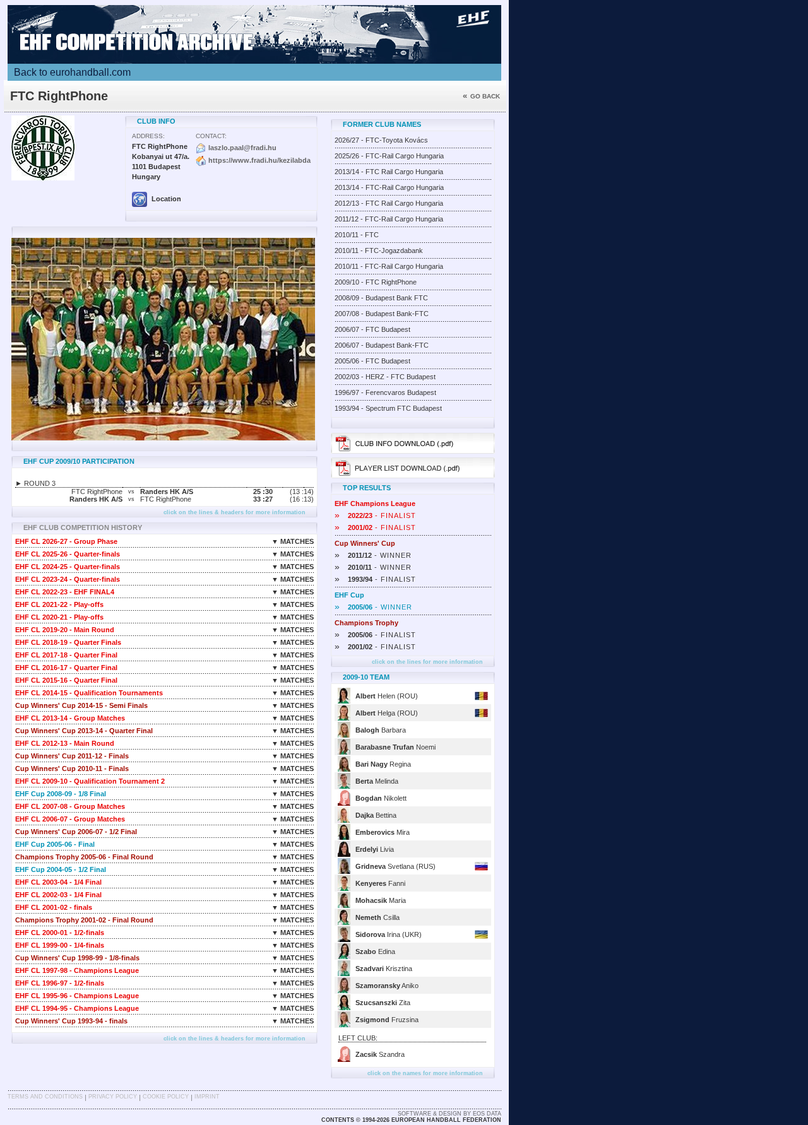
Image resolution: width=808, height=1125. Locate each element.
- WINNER (373, 555)
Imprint (207, 1096)
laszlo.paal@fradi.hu (242, 147)
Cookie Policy (166, 1096)
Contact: (211, 136)
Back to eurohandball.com (72, 72)
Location (165, 199)
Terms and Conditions (45, 1096)
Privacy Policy (112, 1096)
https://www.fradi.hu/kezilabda (259, 160)
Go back (481, 96)
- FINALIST (375, 515)
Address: (148, 136)
